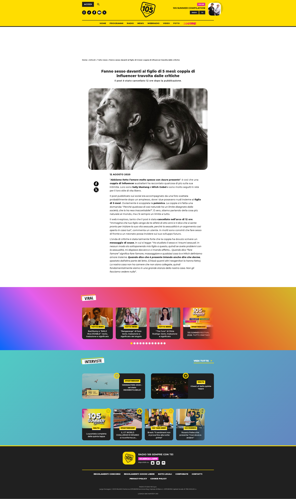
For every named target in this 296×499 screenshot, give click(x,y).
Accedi (88, 4)
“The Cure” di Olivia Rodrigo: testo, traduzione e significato (164, 334)
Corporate (181, 474)
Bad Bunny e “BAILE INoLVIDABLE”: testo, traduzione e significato (97, 334)
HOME (103, 23)
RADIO (194, 12)
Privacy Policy (138, 479)
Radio (130, 23)
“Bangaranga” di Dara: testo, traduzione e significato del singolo (131, 334)
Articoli (92, 60)
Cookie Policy (158, 479)
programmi (116, 23)
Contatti (197, 474)
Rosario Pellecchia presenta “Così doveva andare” (190, 435)
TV (202, 12)
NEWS (140, 23)
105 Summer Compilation (189, 8)
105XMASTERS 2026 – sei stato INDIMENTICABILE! (132, 387)
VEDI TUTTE (201, 360)
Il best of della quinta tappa (201, 387)
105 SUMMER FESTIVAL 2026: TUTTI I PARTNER (198, 334)
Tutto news (102, 60)
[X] (96, 189)
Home (84, 60)
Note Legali (165, 474)
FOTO (176, 23)
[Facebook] (96, 183)
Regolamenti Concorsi (107, 474)
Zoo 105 (189, 23)
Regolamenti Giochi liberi (139, 474)
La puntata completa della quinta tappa (96, 435)
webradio (153, 23)
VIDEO (166, 23)
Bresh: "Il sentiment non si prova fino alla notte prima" (159, 435)
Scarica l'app (148, 459)
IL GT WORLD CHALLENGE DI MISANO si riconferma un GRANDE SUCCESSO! (127, 435)
